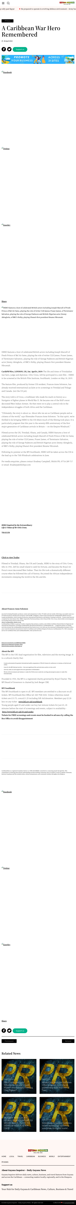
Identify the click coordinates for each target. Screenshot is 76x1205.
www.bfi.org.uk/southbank (30, 701)
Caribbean (30, 1156)
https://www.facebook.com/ (9, 643)
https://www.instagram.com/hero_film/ (12, 644)
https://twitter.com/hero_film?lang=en (12, 646)
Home (4, 1156)
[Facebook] (38, 107)
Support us (20, 49)
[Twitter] (38, 183)
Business (42, 1156)
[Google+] (38, 259)
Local (11, 1156)
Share (4, 301)
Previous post (9, 1041)
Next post (68, 1041)
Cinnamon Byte (69, 1203)
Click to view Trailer (10, 557)
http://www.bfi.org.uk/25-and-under (18, 711)
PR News (7, 21)
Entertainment (64, 1156)
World (52, 1156)
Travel (20, 1156)
